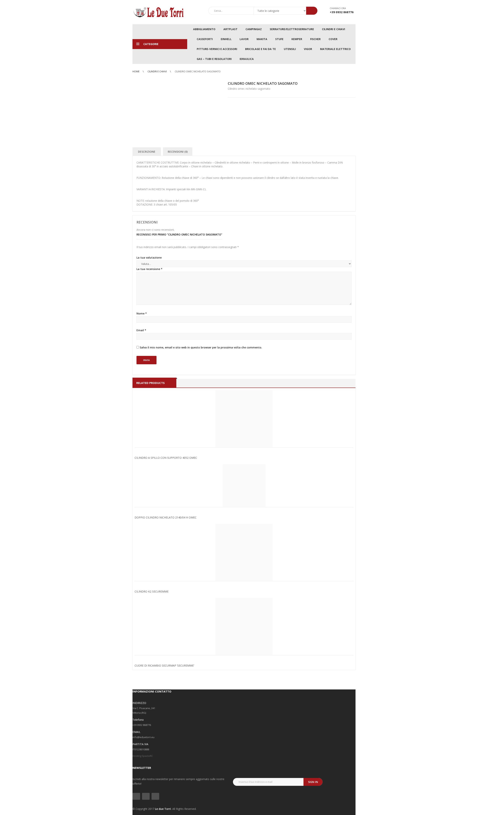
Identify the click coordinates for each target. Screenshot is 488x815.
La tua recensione (149, 269)
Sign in (313, 782)
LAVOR (244, 39)
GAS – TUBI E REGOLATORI (214, 59)
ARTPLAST (230, 29)
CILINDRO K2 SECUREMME (152, 591)
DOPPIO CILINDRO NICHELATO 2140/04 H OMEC (166, 517)
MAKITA (262, 39)
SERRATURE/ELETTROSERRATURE (292, 29)
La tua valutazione (149, 257)
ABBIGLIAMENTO (204, 29)
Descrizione (146, 151)
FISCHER (315, 39)
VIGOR (308, 49)
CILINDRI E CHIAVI (333, 29)
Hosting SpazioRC (142, 756)
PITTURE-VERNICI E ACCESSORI (217, 49)
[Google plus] (155, 796)
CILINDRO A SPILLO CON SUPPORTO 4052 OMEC (166, 457)
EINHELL (226, 39)
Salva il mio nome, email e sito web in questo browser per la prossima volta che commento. (201, 347)
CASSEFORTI (205, 39)
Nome (141, 313)
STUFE (279, 39)
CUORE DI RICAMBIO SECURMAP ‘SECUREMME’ (164, 665)
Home (136, 71)
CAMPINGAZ (254, 29)
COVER (333, 39)
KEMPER (296, 39)
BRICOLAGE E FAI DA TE (260, 49)
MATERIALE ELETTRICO (335, 49)
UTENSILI (290, 49)
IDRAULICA (247, 59)
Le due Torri (163, 809)
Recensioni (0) (178, 151)
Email (141, 330)
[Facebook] (146, 796)
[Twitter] (136, 796)
